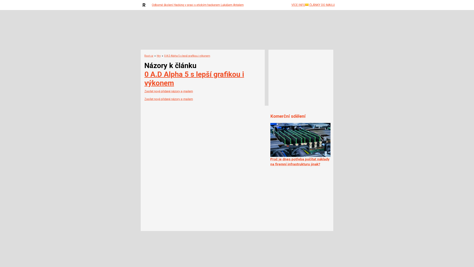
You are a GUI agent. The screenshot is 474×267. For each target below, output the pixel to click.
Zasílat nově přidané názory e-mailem (168, 91)
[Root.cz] (145, 5)
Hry (159, 55)
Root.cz (148, 55)
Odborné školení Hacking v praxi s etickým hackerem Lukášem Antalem (198, 5)
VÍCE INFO (298, 5)
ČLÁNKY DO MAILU (322, 5)
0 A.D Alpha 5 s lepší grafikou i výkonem (187, 55)
